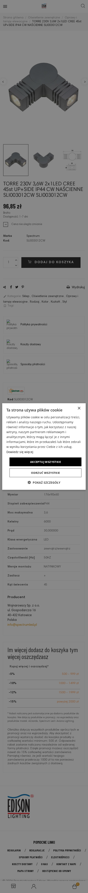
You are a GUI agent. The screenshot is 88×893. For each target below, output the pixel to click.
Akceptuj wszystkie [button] (45, 462)
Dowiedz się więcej (19, 452)
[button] (44, 482)
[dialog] (44, 446)
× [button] (79, 408)
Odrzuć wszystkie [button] (45, 473)
